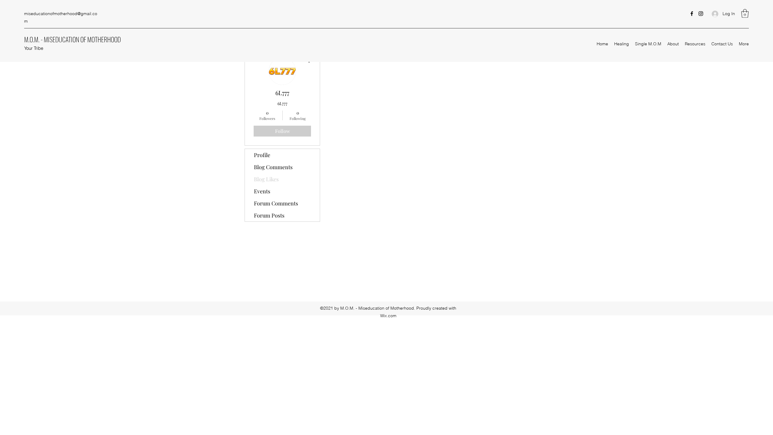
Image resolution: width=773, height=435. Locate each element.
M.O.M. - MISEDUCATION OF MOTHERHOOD (72, 39)
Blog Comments (273, 167)
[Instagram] (701, 14)
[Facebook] (692, 14)
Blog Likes (266, 179)
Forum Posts (269, 215)
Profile (262, 155)
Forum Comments (276, 203)
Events (262, 191)
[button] (745, 13)
